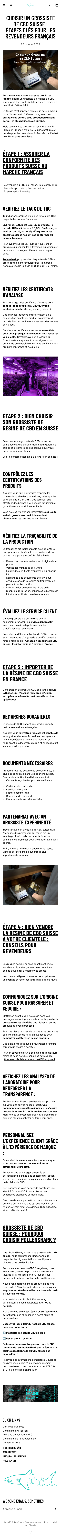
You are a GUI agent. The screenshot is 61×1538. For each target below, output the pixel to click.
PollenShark (29, 1347)
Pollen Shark (18, 1522)
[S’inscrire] (54, 1509)
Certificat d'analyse (13, 1426)
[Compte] (49, 5)
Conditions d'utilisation (15, 1430)
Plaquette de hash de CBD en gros (25, 1332)
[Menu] (4, 5)
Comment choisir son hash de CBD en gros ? (29, 1059)
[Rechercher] (11, 5)
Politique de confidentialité (17, 1434)
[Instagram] (30, 1533)
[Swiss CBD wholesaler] (30, 1393)
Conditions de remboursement (19, 1438)
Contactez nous (11, 1442)
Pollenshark (10, 259)
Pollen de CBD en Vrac (19, 1338)
